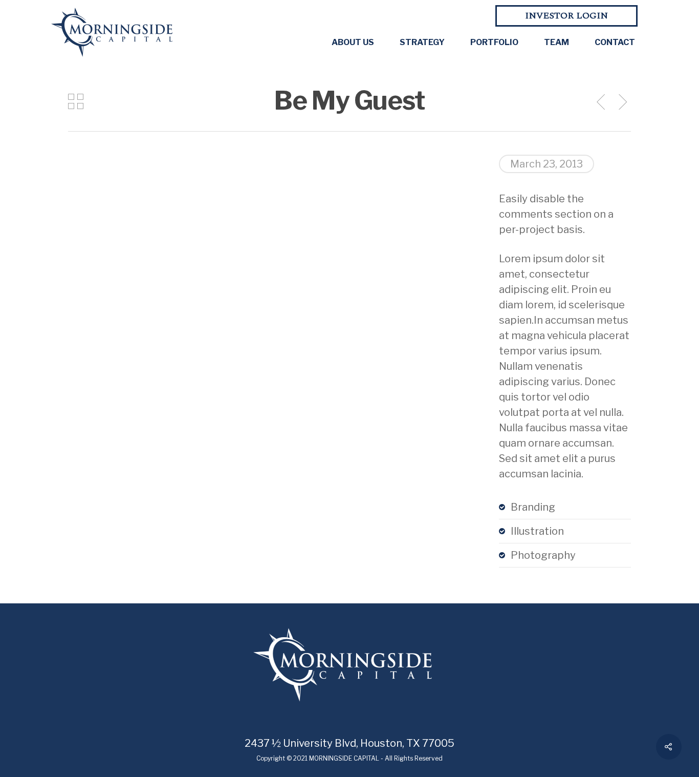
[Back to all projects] (75, 102)
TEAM (556, 42)
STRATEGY (422, 42)
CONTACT (615, 42)
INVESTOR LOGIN (566, 16)
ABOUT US (353, 42)
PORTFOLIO (494, 42)
